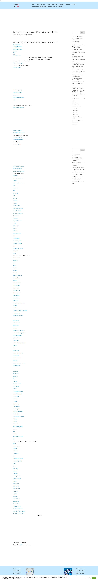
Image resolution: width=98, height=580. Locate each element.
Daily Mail (15, 448)
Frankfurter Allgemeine (18, 508)
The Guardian (16, 453)
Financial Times (16, 503)
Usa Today (15, 468)
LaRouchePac (16, 340)
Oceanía (50, 57)
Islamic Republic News (18, 210)
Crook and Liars (16, 290)
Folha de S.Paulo (16, 488)
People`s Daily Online (17, 220)
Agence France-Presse (18, 178)
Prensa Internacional (17, 49)
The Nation (15, 398)
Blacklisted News (16, 278)
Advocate (15, 265)
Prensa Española (16, 44)
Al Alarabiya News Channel (18, 183)
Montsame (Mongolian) (18, 139)
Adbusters (15, 260)
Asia (35, 59)
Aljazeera (15, 180)
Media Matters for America (19, 343)
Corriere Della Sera (17, 478)
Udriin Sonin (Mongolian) (18, 107)
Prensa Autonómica (17, 46)
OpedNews (15, 371)
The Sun (15, 481)
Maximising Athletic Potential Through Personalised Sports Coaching (78, 64)
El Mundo (15, 471)
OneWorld (15, 376)
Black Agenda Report (17, 275)
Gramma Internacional (18, 315)
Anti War (15, 270)
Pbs (14, 378)
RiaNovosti (15, 230)
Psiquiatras (75, 114)
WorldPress (15, 251)
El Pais (14, 466)
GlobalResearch (16, 322)
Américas (34, 57)
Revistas (15, 51)
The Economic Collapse (18, 391)
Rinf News (15, 388)
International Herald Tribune (19, 511)
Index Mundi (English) (17, 92)
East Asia (40, 59)
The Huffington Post (17, 393)
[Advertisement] (49, 18)
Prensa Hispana (16, 48)
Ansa (14, 185)
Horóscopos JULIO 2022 (77, 93)
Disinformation (16, 295)
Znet (14, 439)
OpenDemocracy (16, 365)
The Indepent (16, 396)
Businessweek (16, 501)
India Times (15, 451)
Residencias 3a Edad (77, 116)
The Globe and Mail (17, 506)
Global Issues (16, 320)
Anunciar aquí (51, 6)
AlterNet (15, 267)
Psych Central (16, 386)
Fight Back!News (16, 313)
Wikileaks (15, 429)
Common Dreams (17, 283)
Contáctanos (59, 6)
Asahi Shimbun (16, 498)
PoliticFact (15, 381)
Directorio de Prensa (51, 4)
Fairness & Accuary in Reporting (20, 310)
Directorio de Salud (63, 4)
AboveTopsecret (16, 257)
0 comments (29, 34)
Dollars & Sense (16, 298)
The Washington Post (17, 240)
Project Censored (17, 383)
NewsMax (15, 360)
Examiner (15, 305)
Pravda (14, 223)
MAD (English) (16, 95)
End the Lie (15, 300)
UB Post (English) (16, 144)
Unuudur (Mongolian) (17, 130)
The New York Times (17, 446)
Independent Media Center (18, 330)
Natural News (16, 355)
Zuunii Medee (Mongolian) (18, 132)
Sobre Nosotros (40, 4)
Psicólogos (75, 110)
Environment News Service (19, 303)
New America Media (17, 358)
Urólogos (75, 112)
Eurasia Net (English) (17, 90)
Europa (44, 57)
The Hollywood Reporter (18, 513)
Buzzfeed (15, 280)
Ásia (39, 57)
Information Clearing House (19, 333)
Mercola (15, 345)
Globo (14, 443)
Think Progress (16, 409)
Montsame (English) (17, 137)
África (28, 57)
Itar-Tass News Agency (18, 213)
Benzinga (15, 273)
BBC (14, 190)
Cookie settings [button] (87, 577)
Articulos (73, 4)
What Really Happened (18, 426)
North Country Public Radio (19, 363)
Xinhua (14, 253)
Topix (14, 100)
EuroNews (15, 200)
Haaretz (14, 327)
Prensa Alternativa (17, 55)
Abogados (75, 108)
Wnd (14, 431)
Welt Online (15, 491)
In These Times (16, 338)
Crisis (14, 54)
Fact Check (15, 308)
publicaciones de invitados (39, 6)
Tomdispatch (16, 414)
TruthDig (15, 419)
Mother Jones (16, 350)
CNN (14, 195)
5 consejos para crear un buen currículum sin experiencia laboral (77, 76)
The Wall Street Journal (18, 458)
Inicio (33, 4)
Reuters (14, 228)
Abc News (15, 175)
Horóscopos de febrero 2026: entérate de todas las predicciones (78, 58)
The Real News (16, 406)
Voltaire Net (15, 424)
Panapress (15, 218)
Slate (14, 235)
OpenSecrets (16, 373)
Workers (15, 434)
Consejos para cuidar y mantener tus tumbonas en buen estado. (78, 51)
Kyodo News (16, 215)
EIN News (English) (17, 67)
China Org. (15, 198)
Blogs (14, 52)
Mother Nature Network (18, 353)
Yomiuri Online (16, 483)
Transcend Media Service (18, 416)
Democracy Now (16, 293)
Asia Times (15, 188)
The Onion (15, 401)
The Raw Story (16, 404)
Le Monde (15, 473)
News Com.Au (16, 486)
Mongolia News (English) (18, 97)
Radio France (16, 225)
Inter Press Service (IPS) (18, 208)
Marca (14, 463)
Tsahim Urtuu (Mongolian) (18, 63)
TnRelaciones (17, 34)
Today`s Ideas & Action (18, 411)
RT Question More (17, 233)
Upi (13, 246)
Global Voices (16, 325)
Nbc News (15, 496)
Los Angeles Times (17, 476)
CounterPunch (16, 288)
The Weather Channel (17, 243)
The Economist (16, 238)
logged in (21, 544)
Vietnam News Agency (18, 248)
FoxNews (15, 203)
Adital (14, 262)
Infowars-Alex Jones (17, 335)
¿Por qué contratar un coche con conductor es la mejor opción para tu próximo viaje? (78, 88)
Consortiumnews (16, 285)
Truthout (15, 421)
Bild (14, 456)
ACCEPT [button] (94, 577)
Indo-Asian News (16, 205)
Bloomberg (15, 193)
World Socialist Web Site (18, 436)
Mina (14, 348)
